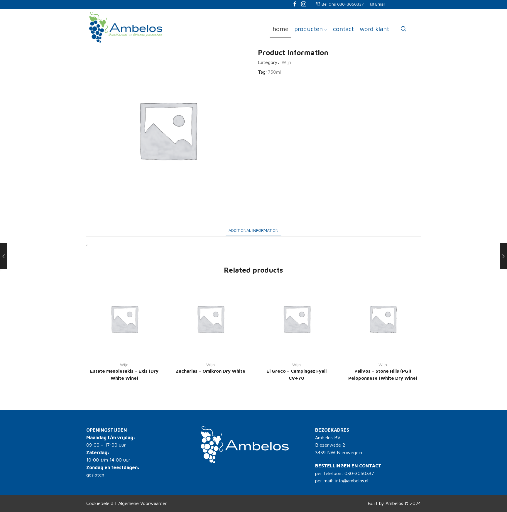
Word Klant (374, 28)
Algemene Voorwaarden (143, 503)
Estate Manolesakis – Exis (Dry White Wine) (124, 374)
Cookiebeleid (99, 503)
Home (280, 28)
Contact (343, 28)
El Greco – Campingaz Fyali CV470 (296, 374)
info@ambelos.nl (351, 480)
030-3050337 (359, 473)
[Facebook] (295, 4)
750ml (274, 72)
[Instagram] (303, 4)
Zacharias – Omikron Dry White (210, 371)
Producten (308, 28)
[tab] (253, 230)
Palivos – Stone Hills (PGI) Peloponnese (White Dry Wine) (382, 374)
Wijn (286, 62)
